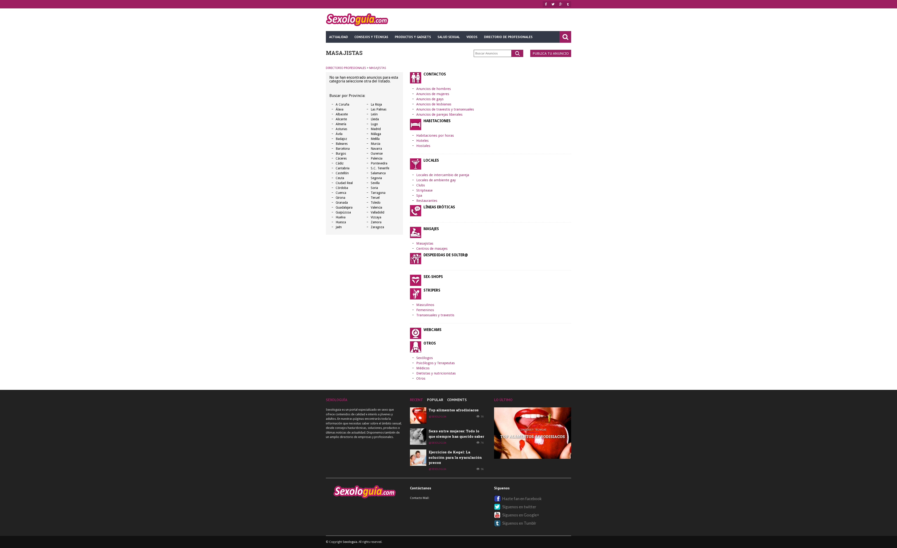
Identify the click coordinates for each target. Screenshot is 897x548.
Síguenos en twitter (519, 506)
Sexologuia (350, 542)
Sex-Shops (433, 277)
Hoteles (422, 141)
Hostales (423, 146)
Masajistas (377, 68)
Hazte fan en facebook (522, 498)
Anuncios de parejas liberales (439, 114)
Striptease (424, 190)
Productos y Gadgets (413, 37)
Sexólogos (424, 358)
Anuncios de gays (430, 99)
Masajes (431, 229)
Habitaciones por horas (435, 135)
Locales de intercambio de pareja (442, 175)
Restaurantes (426, 201)
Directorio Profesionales (346, 68)
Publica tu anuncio (551, 53)
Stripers (432, 290)
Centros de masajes (432, 248)
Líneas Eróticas (439, 207)
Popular (435, 399)
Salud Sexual (449, 37)
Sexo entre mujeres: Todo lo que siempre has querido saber (533, 436)
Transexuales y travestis (435, 315)
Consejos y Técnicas (371, 37)
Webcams (432, 330)
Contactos (435, 74)
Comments (457, 399)
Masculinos (425, 305)
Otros (430, 343)
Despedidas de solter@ (446, 255)
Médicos (423, 368)
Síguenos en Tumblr (519, 523)
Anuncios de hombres (433, 89)
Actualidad (338, 37)
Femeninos (425, 310)
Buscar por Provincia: (347, 95)
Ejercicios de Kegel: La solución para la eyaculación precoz (455, 457)
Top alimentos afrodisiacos (454, 410)
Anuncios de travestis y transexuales (445, 109)
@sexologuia (437, 416)
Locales (431, 160)
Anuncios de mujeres (432, 94)
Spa (419, 195)
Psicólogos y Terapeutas (435, 363)
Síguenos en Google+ (520, 514)
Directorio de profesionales (508, 37)
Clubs (420, 185)
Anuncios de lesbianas (433, 104)
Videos (471, 37)
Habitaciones (437, 121)
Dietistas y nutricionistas (436, 373)
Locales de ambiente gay (436, 180)
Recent (416, 399)
